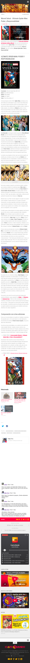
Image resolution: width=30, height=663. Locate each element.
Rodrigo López (16, 654)
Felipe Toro (5, 24)
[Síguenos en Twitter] (23, 519)
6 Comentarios (25, 14)
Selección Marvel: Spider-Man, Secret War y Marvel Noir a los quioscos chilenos (20, 401)
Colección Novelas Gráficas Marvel (20, 430)
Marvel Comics (9, 432)
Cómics (2, 14)
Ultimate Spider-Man (16, 432)
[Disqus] (15, 464)
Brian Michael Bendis (9, 430)
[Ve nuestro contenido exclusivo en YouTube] (17, 519)
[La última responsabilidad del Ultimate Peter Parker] (7, 395)
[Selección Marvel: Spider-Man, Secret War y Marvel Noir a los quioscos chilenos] (20, 395)
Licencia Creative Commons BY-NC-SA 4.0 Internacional (12, 652)
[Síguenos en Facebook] (21, 519)
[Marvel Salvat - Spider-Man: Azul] (7, 408)
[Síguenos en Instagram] (26, 519)
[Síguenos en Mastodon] (19, 519)
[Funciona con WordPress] (11, 655)
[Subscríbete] (28, 519)
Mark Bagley (4, 432)
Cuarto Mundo (15, 650)
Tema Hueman (21, 655)
